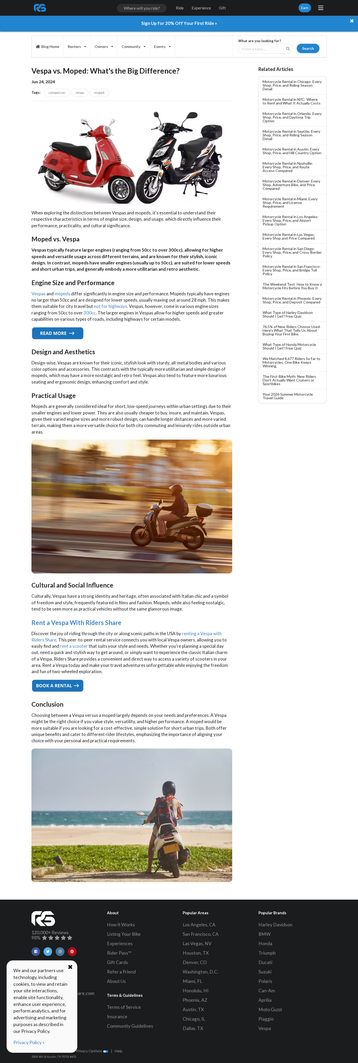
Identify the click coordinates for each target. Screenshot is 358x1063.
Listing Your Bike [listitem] (124, 934)
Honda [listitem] (265, 943)
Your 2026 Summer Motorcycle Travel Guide (288, 396)
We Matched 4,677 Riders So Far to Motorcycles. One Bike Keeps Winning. (291, 362)
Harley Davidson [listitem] (275, 924)
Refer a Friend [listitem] (121, 972)
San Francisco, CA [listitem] (201, 934)
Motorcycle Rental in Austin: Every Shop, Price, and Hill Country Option (292, 151)
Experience (201, 7)
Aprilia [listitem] (265, 1000)
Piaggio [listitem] (266, 1019)
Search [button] (308, 48)
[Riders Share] (40, 8)
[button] (35, 951)
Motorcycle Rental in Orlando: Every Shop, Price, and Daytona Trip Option (292, 117)
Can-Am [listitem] (266, 990)
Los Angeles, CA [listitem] (199, 924)
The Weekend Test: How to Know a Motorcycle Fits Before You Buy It (292, 286)
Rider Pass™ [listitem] (119, 953)
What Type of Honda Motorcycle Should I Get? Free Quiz (289, 346)
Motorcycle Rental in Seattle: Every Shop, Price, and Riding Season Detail (291, 135)
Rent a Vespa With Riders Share (76, 622)
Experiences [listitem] (120, 943)
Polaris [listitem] (265, 981)
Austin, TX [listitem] (193, 1009)
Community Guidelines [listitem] (130, 1026)
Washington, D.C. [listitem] (200, 972)
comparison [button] (56, 93)
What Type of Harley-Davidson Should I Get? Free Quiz (288, 314)
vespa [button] (80, 93)
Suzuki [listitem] (265, 972)
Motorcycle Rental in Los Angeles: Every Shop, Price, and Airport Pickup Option (290, 220)
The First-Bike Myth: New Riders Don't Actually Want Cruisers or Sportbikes (289, 380)
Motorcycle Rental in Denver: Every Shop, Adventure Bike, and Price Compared (291, 185)
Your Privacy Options (85, 1051)
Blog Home (50, 46)
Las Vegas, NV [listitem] (197, 943)
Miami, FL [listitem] (192, 981)
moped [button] (99, 93)
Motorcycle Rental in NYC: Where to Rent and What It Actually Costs (292, 101)
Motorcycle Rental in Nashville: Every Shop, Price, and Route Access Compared (288, 167)
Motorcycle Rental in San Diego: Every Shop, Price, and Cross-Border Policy (292, 252)
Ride (180, 7)
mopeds (62, 293)
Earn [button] (304, 7)
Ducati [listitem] (265, 962)
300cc (90, 312)
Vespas (38, 293)
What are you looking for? (259, 41)
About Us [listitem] (116, 981)
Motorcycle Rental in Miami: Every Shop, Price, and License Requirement (290, 202)
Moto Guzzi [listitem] (270, 1009)
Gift (222, 7)
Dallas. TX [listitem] (193, 1028)
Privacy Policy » (29, 1042)
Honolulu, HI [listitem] (195, 990)
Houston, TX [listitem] (196, 953)
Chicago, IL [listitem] (194, 1019)
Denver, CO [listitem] (195, 962)
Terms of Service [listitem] (124, 1007)
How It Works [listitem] (121, 924)
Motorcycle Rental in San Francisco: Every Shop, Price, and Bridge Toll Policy (292, 270)
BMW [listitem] (264, 934)
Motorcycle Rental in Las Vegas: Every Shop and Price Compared (289, 236)
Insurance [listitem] (117, 1016)
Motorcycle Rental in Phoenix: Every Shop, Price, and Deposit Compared (292, 300)
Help (118, 1051)
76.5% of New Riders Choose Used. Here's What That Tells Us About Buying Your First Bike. (292, 330)
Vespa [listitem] (264, 1028)
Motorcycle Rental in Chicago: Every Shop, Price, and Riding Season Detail (292, 85)
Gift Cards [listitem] (117, 962)
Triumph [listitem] (267, 953)
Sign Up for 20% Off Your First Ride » (179, 23)
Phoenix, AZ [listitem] (195, 1000)
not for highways (110, 306)
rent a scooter (74, 646)
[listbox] (76, 46)
